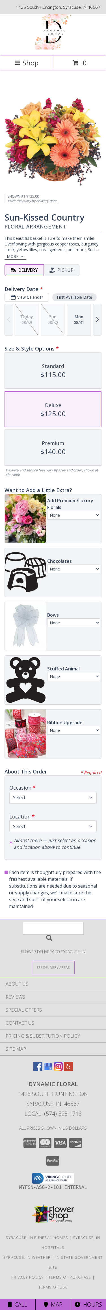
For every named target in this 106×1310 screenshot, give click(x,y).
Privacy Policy (27, 1277)
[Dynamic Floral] (53, 48)
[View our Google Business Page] (48, 1069)
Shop (30, 62)
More (12, 256)
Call (19, 1304)
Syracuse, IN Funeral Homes (37, 1237)
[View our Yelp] (68, 1069)
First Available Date (74, 297)
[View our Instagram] (58, 1069)
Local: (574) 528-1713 (53, 1113)
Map (55, 1304)
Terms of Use (53, 1287)
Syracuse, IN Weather (27, 1257)
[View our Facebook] (37, 1069)
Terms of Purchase (70, 1277)
